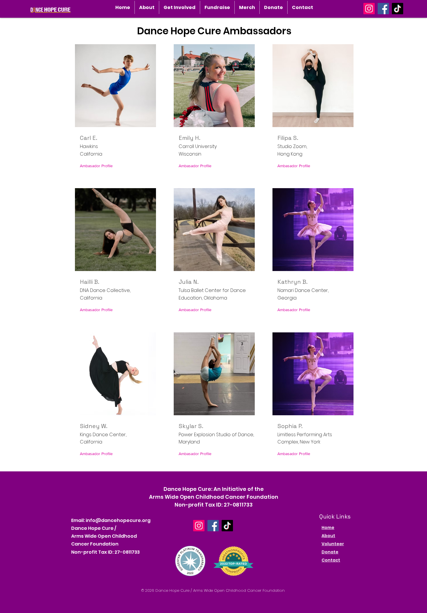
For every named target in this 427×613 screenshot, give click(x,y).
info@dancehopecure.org (118, 520)
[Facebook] (383, 8)
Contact (331, 560)
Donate (330, 552)
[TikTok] (397, 8)
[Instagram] (369, 8)
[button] (147, 7)
